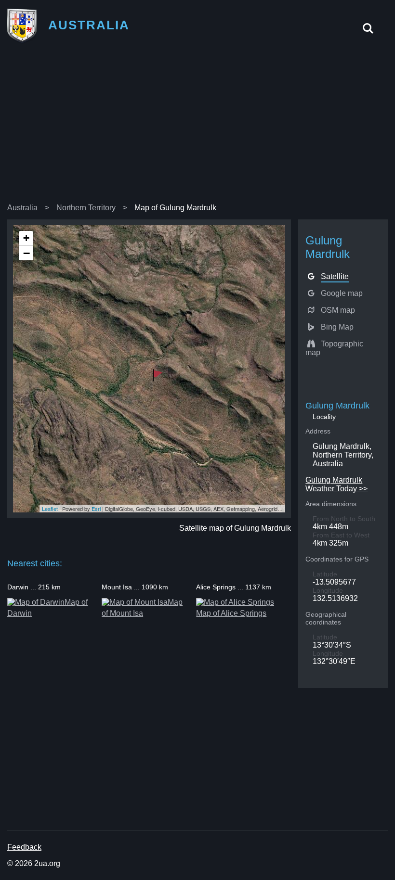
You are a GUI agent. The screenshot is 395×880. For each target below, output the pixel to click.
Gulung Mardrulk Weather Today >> (336, 484)
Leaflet (50, 508)
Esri (96, 508)
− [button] (26, 253)
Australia (22, 208)
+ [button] (26, 238)
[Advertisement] (197, 127)
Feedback (24, 847)
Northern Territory (86, 208)
